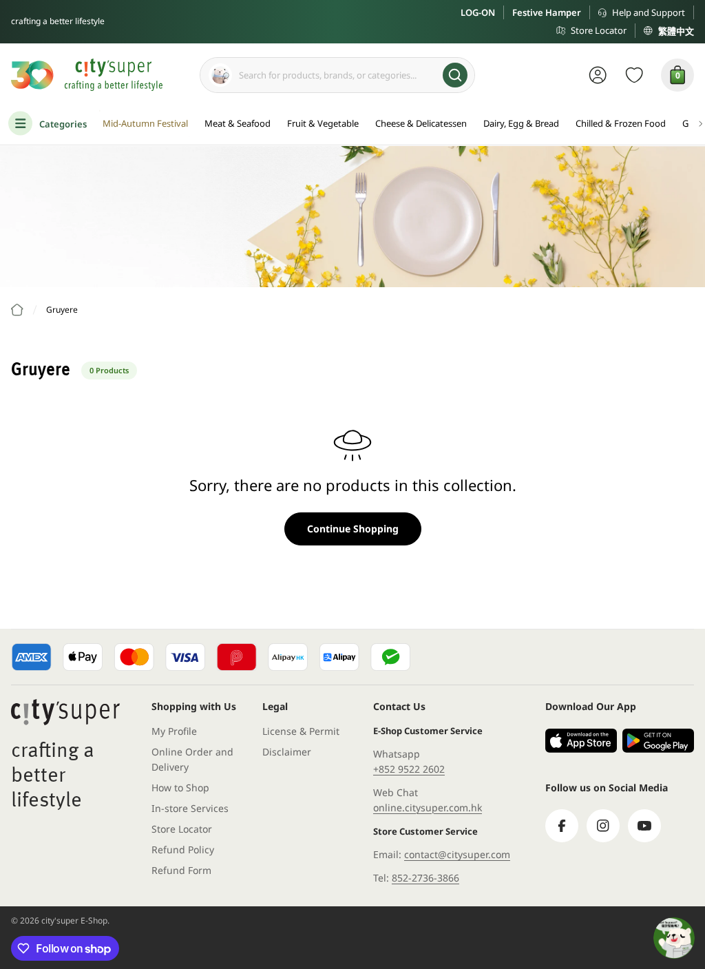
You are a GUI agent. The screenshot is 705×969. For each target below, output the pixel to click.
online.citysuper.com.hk (427, 807)
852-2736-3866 (425, 877)
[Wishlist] (634, 75)
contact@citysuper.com (457, 854)
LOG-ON (478, 12)
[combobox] (337, 75)
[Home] (17, 310)
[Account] (598, 75)
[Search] (455, 75)
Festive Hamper (546, 12)
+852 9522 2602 (409, 768)
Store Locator (599, 30)
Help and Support (648, 12)
